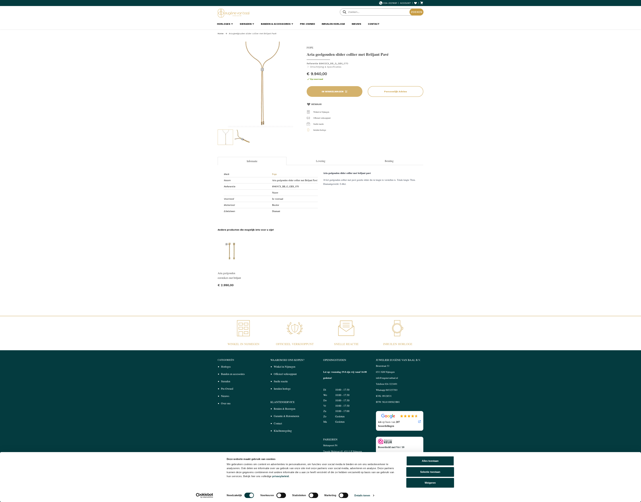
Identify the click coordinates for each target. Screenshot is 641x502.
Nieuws (225, 396)
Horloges (226, 366)
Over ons (226, 403)
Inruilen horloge (319, 130)
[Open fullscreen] (260, 84)
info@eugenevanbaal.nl (387, 377)
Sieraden (225, 381)
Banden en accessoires (233, 374)
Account (405, 3)
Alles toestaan (430, 460)
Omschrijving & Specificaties (325, 66)
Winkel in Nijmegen (321, 112)
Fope (274, 174)
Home (221, 33)
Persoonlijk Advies (395, 91)
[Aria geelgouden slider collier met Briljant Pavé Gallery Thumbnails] (234, 137)
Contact (278, 423)
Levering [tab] (320, 161)
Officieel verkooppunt (322, 118)
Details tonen (362, 495)
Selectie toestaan (430, 471)
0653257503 (391, 389)
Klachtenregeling (283, 430)
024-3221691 (390, 3)
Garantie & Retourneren (286, 416)
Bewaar (316, 104)
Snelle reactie (318, 124)
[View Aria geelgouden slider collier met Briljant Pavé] (225, 137)
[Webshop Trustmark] (399, 441)
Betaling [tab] (389, 161)
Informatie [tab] (252, 161)
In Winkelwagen (333, 91)
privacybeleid (280, 476)
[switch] (281, 495)
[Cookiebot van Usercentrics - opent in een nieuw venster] (204, 495)
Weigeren (430, 482)
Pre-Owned (227, 388)
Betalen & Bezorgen (284, 408)
